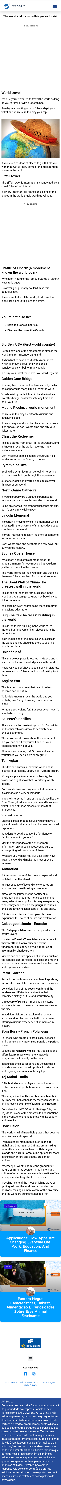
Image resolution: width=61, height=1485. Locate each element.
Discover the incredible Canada (25, 330)
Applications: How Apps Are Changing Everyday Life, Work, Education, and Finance (30, 1244)
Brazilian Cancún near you (22, 324)
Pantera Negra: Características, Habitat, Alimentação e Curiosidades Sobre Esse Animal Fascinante (31, 1307)
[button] (54, 6)
